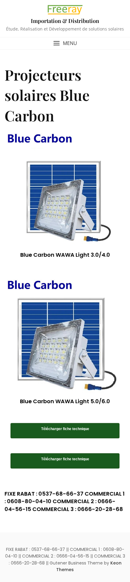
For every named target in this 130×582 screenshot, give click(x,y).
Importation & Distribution (65, 20)
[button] (65, 43)
